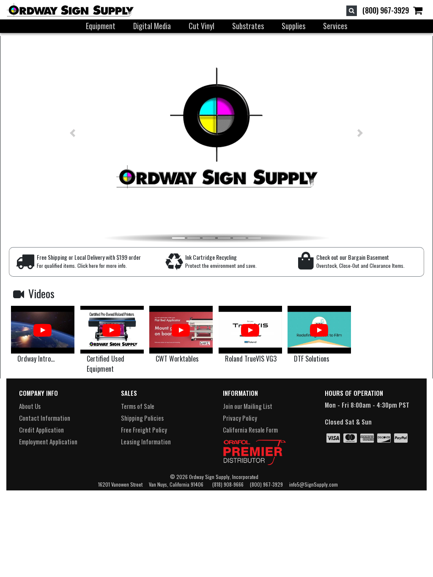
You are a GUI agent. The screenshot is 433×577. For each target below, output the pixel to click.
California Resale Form (250, 429)
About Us (30, 406)
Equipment (100, 25)
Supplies (293, 25)
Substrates (248, 25)
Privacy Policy (240, 417)
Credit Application (41, 429)
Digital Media (152, 25)
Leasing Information (146, 441)
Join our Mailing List (247, 406)
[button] (58, 133)
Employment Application (48, 441)
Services (335, 25)
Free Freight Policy (144, 429)
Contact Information (44, 417)
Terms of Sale (137, 406)
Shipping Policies (142, 417)
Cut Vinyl (201, 25)
